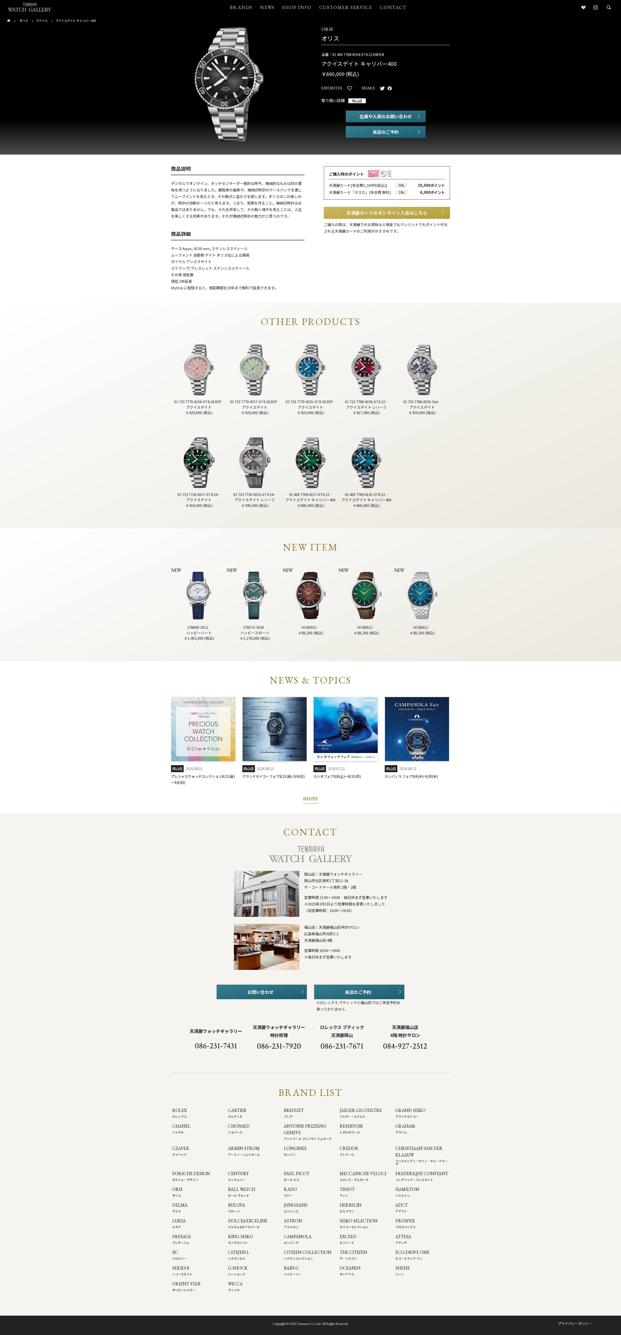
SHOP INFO (296, 7)
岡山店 (357, 100)
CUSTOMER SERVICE (345, 7)
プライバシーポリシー (575, 1323)
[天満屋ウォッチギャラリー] (29, 7)
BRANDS (241, 7)
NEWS (267, 7)
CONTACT (393, 7)
